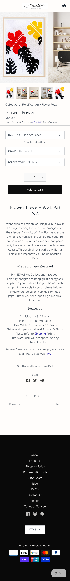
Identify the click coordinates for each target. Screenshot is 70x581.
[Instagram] (35, 513)
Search (35, 500)
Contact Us (35, 495)
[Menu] (6, 6)
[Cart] (64, 6)
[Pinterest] (42, 513)
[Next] (65, 93)
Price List (35, 460)
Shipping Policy (35, 466)
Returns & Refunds (35, 472)
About (35, 455)
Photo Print (47, 366)
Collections (12, 104)
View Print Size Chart (35, 142)
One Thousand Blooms (28, 366)
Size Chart (35, 478)
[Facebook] (28, 513)
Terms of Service (35, 506)
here (48, 353)
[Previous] (5, 93)
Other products (35, 396)
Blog (35, 483)
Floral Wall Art (30, 104)
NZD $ (32, 529)
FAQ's (35, 489)
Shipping (37, 122)
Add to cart (35, 189)
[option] (9, 94)
